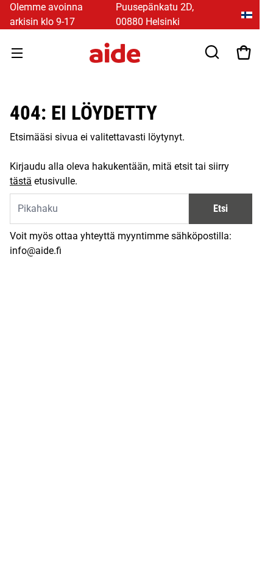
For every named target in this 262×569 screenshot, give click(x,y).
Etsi (220, 208)
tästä (21, 181)
